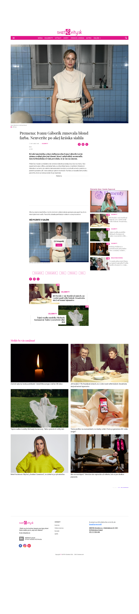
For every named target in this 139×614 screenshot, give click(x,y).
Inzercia (57, 525)
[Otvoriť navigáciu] (14, 38)
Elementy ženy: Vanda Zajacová (102, 189)
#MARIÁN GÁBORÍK (51, 273)
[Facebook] (79, 144)
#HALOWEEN (72, 273)
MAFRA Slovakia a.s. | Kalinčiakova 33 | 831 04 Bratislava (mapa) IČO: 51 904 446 (103, 530)
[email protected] (95, 524)
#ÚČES (62, 273)
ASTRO (88, 38)
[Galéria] (69, 84)
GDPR (56, 534)
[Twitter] (86, 144)
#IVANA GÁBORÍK (38, 273)
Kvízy (66, 38)
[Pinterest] (29, 545)
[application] (109, 201)
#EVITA (82, 273)
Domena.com (80, 554)
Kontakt (57, 531)
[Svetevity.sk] (69, 32)
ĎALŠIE (96, 38)
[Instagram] (24, 545)
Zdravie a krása (77, 38)
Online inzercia (59, 528)
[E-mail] (83, 144)
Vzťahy (58, 38)
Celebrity (48, 38)
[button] (126, 38)
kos (32, 149)
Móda (40, 38)
